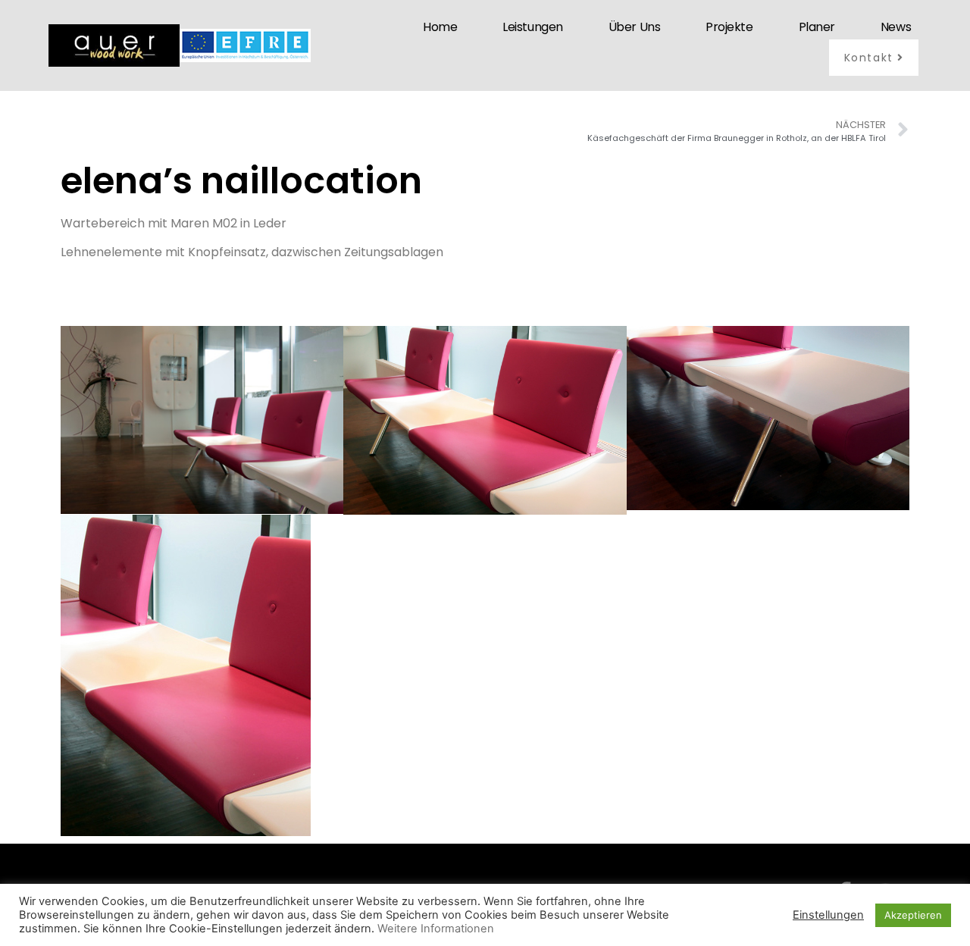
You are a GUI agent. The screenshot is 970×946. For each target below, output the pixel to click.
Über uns (634, 27)
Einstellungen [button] (828, 915)
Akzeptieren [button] (913, 915)
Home (440, 27)
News (896, 27)
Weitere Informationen (435, 928)
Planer (817, 27)
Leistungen (532, 27)
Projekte (729, 27)
